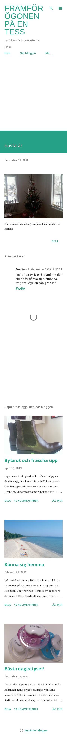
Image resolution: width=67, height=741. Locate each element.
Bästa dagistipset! (24, 669)
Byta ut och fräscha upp (31, 460)
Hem (7, 53)
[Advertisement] (33, 97)
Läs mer (57, 500)
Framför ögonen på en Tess (23, 20)
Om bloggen (28, 53)
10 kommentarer (26, 709)
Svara (20, 289)
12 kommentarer (26, 500)
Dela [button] (55, 241)
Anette (20, 269)
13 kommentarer (26, 605)
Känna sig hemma (24, 564)
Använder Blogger (36, 730)
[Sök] (51, 6)
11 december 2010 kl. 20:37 (45, 269)
